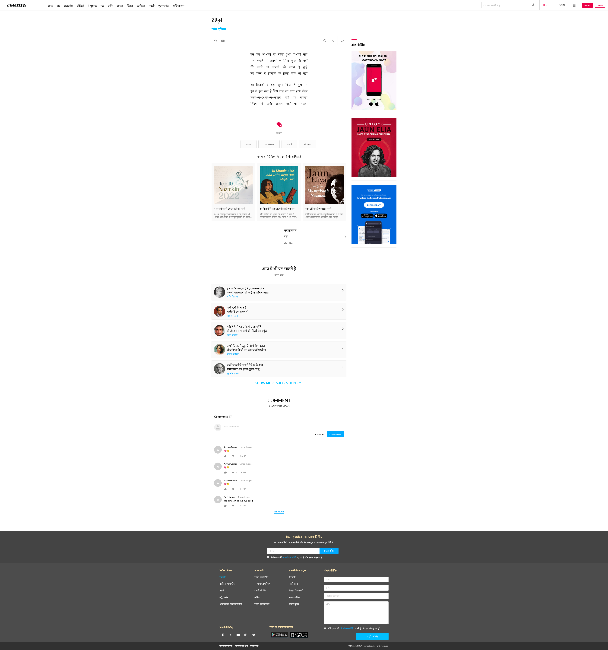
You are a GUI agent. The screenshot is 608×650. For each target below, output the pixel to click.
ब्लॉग (110, 6)
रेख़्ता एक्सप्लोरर (261, 604)
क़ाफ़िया (141, 6)
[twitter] (230, 634)
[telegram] (253, 634)
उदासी (289, 144)
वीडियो (80, 6)
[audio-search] (533, 5)
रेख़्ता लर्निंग (294, 597)
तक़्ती (152, 6)
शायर (50, 6)
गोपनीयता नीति (289, 557)
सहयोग (222, 577)
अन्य (190, 6)
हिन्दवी (292, 577)
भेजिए (375, 636)
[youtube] (238, 634)
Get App (587, 5)
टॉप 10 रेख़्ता (269, 144)
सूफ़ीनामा (293, 583)
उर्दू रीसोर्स (223, 597)
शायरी (120, 6)
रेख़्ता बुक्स (294, 604)
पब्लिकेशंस (178, 6)
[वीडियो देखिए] (223, 40)
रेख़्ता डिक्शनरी (296, 590)
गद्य (102, 6)
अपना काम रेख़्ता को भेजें (230, 604)
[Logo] (16, 6)
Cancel (319, 434)
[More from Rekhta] (575, 5)
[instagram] (245, 634)
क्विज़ (130, 6)
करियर (257, 597)
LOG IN (561, 5)
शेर (58, 6)
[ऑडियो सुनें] (215, 40)
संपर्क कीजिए (260, 590)
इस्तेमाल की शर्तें (241, 646)
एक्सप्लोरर (163, 6)
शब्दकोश (68, 6)
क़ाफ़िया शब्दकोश (227, 583)
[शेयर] (333, 40)
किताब (248, 144)
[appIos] (299, 635)
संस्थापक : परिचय (262, 583)
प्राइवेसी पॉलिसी (225, 646)
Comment (335, 434)
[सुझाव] (325, 40)
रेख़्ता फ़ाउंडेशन (261, 577)
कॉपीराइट (254, 646)
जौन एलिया (219, 29)
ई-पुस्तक (92, 6)
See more (279, 512)
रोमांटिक (307, 144)
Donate (600, 5)
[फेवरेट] (342, 40)
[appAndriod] (279, 635)
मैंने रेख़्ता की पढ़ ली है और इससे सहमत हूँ (296, 557)
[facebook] (222, 634)
